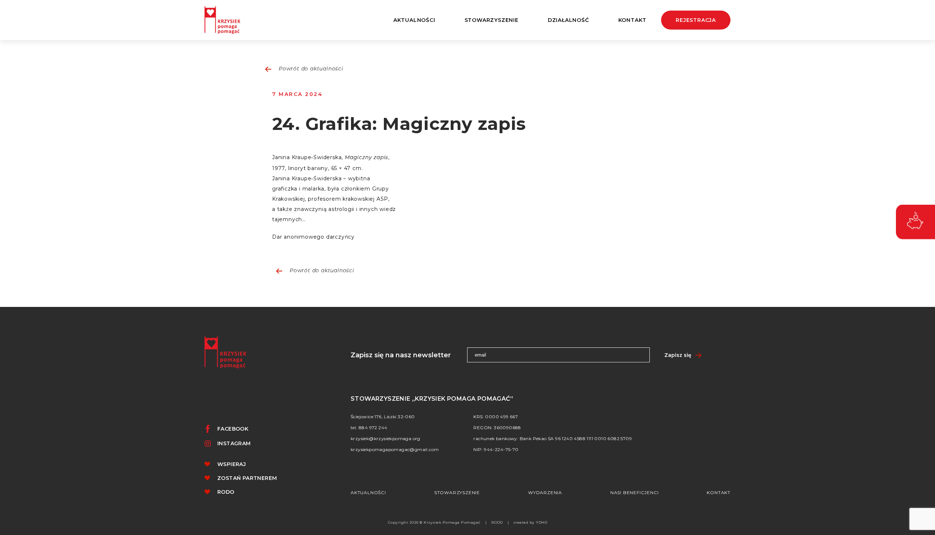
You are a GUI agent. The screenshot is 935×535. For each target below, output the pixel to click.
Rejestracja (696, 20)
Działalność (568, 20)
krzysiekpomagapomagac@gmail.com (395, 449)
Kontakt (632, 20)
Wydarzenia (545, 492)
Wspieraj (231, 464)
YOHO (541, 522)
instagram (234, 443)
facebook (232, 429)
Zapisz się (677, 355)
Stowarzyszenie (457, 492)
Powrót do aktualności (311, 69)
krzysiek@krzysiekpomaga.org (385, 438)
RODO (225, 492)
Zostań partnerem (247, 478)
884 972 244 (373, 427)
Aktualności (414, 20)
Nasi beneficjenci (634, 492)
